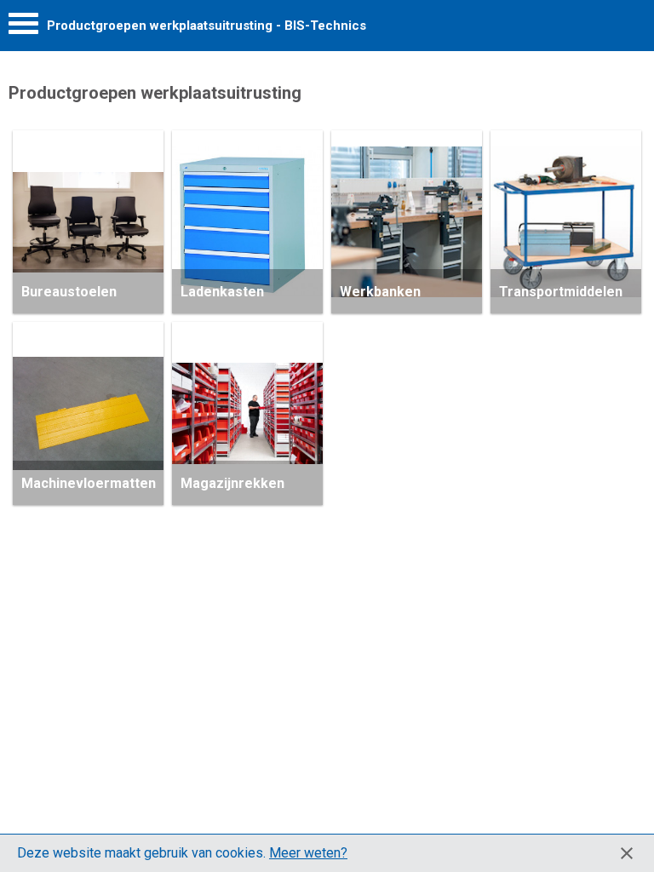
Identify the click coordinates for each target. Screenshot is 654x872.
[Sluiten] (627, 853)
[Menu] (23, 28)
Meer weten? (308, 853)
